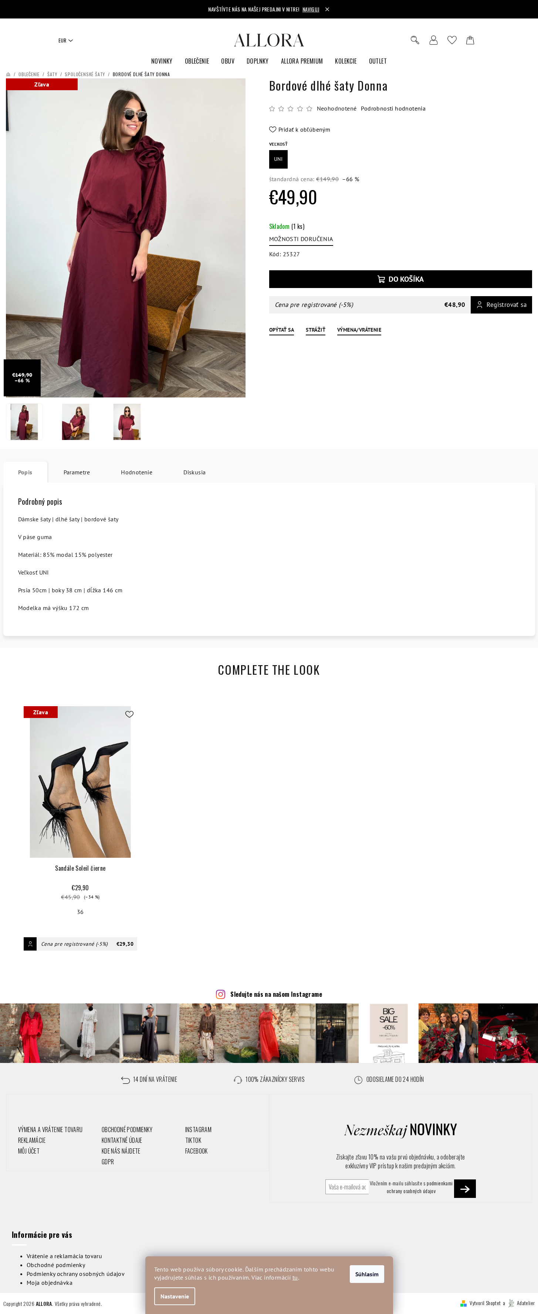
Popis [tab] (25, 472)
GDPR (108, 1161)
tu (295, 1277)
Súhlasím (367, 1274)
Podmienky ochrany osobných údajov (76, 1273)
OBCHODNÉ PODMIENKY (127, 1129)
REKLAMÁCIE (31, 1140)
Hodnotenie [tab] (136, 472)
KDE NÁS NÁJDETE (121, 1151)
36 (80, 911)
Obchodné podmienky (56, 1265)
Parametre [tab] (77, 472)
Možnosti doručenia (301, 239)
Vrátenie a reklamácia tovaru (64, 1256)
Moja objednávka (49, 1282)
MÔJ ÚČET (29, 1151)
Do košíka (406, 279)
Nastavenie (174, 1296)
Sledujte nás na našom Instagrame (276, 994)
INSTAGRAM (198, 1129)
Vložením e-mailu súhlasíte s (411, 1186)
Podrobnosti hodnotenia (393, 108)
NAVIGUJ (310, 9)
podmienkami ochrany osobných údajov (420, 1186)
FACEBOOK (196, 1151)
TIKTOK (193, 1140)
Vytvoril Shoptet (485, 1303)
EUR (62, 40)
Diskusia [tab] (194, 472)
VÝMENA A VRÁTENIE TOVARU (50, 1129)
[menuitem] (162, 61)
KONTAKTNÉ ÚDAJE (122, 1140)
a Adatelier (519, 1303)
